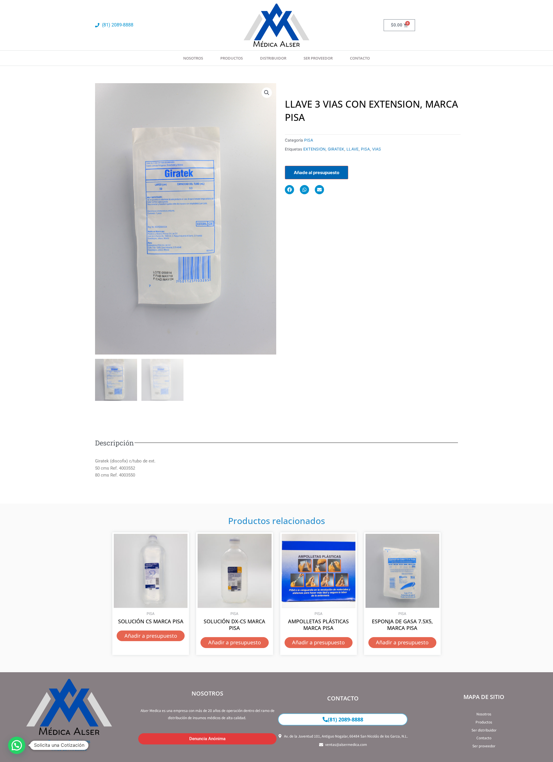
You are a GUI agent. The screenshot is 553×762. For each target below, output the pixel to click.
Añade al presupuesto (316, 172)
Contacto (360, 58)
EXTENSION (314, 149)
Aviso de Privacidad (69, 749)
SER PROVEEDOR (318, 58)
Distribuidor (273, 58)
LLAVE (352, 149)
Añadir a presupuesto (150, 635)
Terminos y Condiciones (69, 741)
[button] (267, 92)
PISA (308, 140)
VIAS (376, 149)
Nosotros (193, 58)
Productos (231, 58)
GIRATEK (336, 149)
